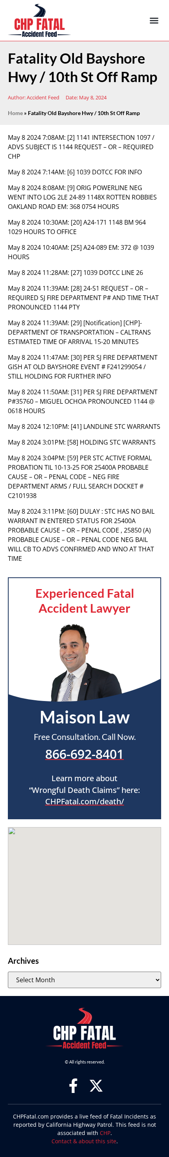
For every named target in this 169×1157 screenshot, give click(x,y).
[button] (154, 20)
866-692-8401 (84, 753)
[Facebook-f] (73, 1085)
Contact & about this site (83, 1141)
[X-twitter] (96, 1085)
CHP (105, 1133)
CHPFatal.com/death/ (84, 801)
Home (15, 113)
